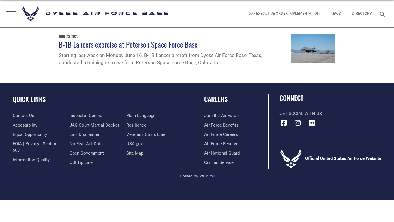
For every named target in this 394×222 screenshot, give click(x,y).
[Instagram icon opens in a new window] (298, 123)
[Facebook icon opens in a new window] (283, 123)
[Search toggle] (384, 14)
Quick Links (29, 99)
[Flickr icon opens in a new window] (312, 123)
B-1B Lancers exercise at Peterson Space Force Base (128, 44)
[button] (9, 13)
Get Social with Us (300, 113)
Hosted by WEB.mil (197, 176)
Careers (216, 99)
